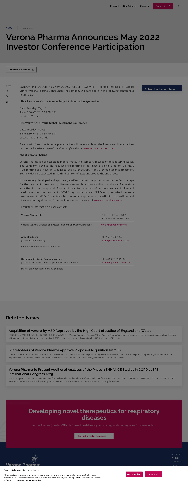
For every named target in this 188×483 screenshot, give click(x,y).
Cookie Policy (35, 480)
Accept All (153, 474)
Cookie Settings (134, 474)
